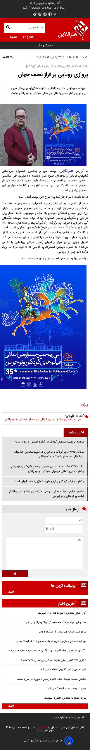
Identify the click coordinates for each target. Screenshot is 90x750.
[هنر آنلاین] (73, 30)
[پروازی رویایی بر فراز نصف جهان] (45, 135)
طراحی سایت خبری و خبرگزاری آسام (43, 740)
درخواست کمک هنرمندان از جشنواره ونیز (62, 632)
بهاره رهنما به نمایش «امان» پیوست (65, 698)
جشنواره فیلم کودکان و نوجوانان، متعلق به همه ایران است (49, 481)
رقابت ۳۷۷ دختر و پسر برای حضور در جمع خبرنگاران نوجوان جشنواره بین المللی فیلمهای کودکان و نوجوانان (47, 469)
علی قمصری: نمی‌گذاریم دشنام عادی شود (63, 669)
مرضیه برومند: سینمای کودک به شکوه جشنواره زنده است (49, 442)
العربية (13, 37)
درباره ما (46, 8)
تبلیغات (35, 8)
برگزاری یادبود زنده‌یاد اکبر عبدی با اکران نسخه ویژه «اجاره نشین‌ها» (47, 651)
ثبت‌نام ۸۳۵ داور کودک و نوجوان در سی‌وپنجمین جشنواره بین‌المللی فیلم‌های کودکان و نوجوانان (49, 454)
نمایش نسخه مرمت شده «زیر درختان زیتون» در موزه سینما (51, 679)
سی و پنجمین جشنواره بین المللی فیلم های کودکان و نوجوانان (43, 419)
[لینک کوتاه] (11, 57)
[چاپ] (4, 57)
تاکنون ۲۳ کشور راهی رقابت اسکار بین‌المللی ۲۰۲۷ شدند (53, 660)
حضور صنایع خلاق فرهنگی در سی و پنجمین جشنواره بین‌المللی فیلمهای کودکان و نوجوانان (45, 494)
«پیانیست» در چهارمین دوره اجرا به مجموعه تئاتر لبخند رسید (51, 641)
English (28, 37)
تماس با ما (78, 717)
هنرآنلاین (66, 171)
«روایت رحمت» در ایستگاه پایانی (67, 688)
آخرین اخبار (67, 603)
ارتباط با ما (60, 8)
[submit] (15, 573)
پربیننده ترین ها (63, 585)
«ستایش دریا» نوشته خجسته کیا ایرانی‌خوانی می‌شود (55, 622)
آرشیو (26, 8)
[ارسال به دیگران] (7, 57)
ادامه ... (9, 592)
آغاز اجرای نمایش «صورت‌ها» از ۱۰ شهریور (62, 613)
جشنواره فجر (62, 717)
